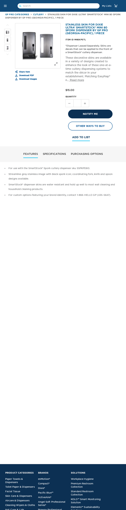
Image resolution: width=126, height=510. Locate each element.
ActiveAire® (45, 497)
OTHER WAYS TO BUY (90, 126)
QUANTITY (70, 96)
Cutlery (38, 14)
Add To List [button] (81, 137)
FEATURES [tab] (30, 153)
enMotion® (44, 479)
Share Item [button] (24, 72)
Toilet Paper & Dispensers (20, 487)
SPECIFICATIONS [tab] (54, 153)
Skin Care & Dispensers (18, 496)
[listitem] (7, 32)
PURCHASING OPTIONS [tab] (87, 153)
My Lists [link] (106, 6)
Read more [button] (76, 80)
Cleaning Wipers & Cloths (20, 505)
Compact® (44, 483)
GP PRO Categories (17, 14)
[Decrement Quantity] (69, 103)
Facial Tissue (12, 491)
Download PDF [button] (26, 75)
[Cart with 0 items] (116, 5)
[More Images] (7, 25)
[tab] (30, 154)
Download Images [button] (28, 79)
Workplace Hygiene (82, 479)
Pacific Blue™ (45, 492)
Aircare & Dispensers (17, 500)
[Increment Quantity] (85, 103)
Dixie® (41, 488)
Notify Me (90, 114)
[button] (5, 6)
